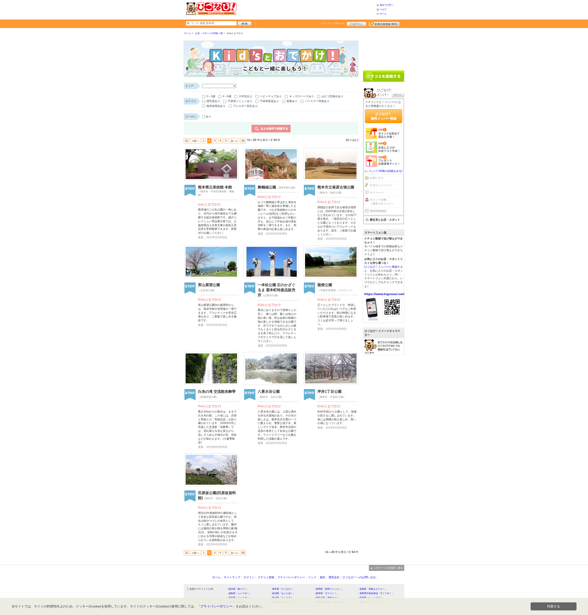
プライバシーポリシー (291, 577)
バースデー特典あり (317, 101)
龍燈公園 (324, 285)
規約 (322, 577)
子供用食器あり (269, 101)
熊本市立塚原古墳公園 (335, 187)
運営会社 (333, 577)
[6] (243, 140)
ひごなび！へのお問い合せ (359, 577)
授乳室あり (213, 101)
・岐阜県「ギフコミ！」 (326, 593)
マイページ (377, 192)
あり (208, 116)
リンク (312, 577)
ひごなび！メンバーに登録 (380, 266)
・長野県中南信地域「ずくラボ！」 (375, 593)
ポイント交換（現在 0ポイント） (382, 201)
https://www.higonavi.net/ (384, 294)
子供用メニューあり (239, 101)
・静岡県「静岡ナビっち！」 (328, 589)
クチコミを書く (383, 76)
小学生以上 (245, 96)
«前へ (195, 140)
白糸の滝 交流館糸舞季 (217, 391)
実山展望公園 (209, 285)
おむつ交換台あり (332, 96)
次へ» (234, 140)
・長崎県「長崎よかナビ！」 (372, 589)
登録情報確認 (378, 211)
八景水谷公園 (269, 391)
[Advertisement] (306, 9)
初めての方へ (386, 5)
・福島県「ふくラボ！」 (239, 593)
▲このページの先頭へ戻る (386, 567)
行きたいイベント (381, 185)
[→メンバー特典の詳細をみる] (383, 171)
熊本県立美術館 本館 (215, 187)
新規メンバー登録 (384, 23)
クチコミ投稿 (266, 577)
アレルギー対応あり (245, 106)
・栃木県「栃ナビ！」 (237, 589)
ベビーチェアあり (270, 96)
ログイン (356, 23)
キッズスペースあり (301, 96)
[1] (186, 140)
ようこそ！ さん (333, 23)
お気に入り (377, 177)
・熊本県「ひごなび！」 (282, 589)
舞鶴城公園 (267, 187)
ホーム (383, 13)
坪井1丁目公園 (329, 391)
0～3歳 (210, 96)
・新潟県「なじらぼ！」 (282, 593)
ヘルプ (383, 9)
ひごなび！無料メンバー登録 (383, 116)
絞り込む (352, 140)
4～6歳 (226, 96)
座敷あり (291, 101)
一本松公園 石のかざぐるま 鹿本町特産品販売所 (276, 290)
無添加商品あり (216, 106)
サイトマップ (232, 577)
